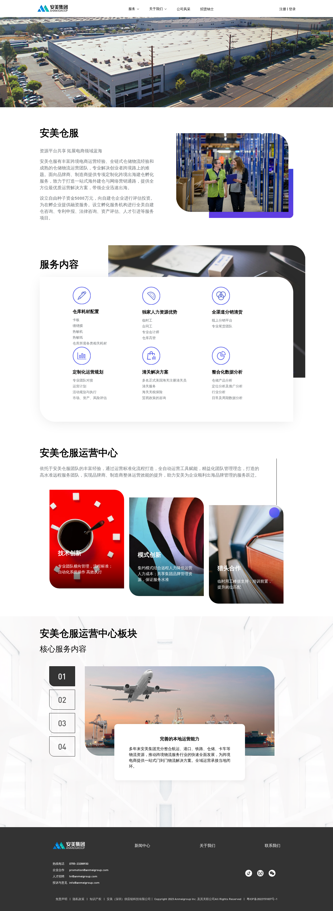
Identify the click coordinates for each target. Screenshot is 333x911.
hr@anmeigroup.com (83, 876)
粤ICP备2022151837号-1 (262, 899)
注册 (282, 9)
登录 (292, 9)
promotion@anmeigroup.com (88, 870)
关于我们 (207, 845)
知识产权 (95, 899)
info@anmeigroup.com (84, 882)
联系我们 (272, 845)
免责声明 (61, 899)
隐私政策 (78, 899)
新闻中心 (142, 845)
